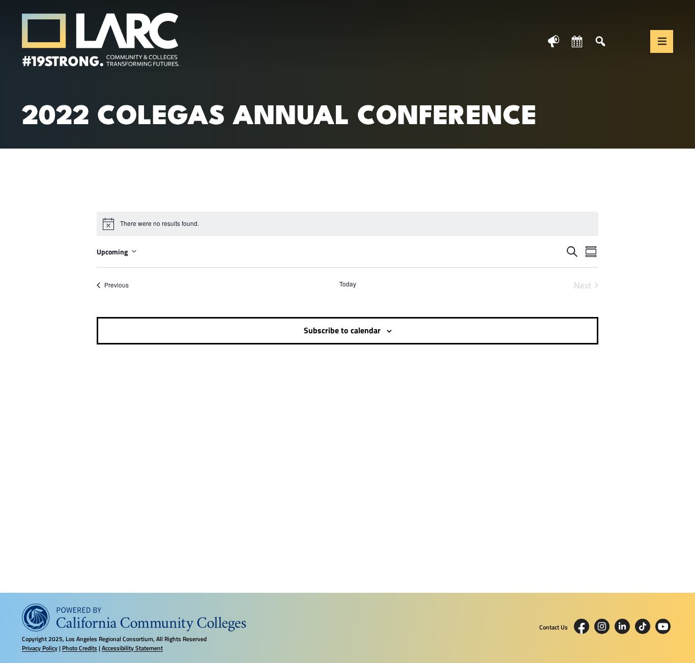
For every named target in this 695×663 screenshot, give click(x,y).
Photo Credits (79, 648)
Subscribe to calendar (342, 330)
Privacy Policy (39, 648)
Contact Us (553, 627)
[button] (661, 41)
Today (347, 284)
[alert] (347, 224)
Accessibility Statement (132, 648)
